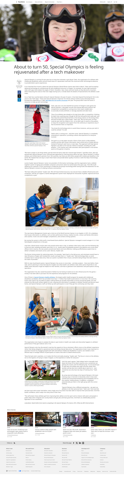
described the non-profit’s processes (56, 100)
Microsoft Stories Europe (13, 435)
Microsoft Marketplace (85, 462)
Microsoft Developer (85, 452)
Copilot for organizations (11, 459)
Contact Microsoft (67, 471)
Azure (82, 450)
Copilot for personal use (10, 462)
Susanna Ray (19, 86)
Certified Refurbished (30, 462)
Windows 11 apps (9, 466)
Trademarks (86, 471)
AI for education (47, 466)
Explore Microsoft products (11, 464)
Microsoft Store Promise (30, 464)
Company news (103, 455)
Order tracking (28, 459)
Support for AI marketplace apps (87, 457)
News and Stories (38, 2)
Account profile (28, 450)
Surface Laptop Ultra (10, 455)
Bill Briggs (94, 435)
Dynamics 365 (64, 455)
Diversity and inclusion (104, 462)
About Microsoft (103, 452)
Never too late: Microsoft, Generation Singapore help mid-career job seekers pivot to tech (74, 431)
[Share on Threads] (83, 443)
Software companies (85, 464)
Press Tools (59, 2)
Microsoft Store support (30, 455)
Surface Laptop (9, 452)
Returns (27, 457)
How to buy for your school (49, 459)
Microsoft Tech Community (86, 459)
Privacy (74, 471)
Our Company (29, 2)
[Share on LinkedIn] (80, 443)
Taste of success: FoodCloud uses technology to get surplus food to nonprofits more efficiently (17, 431)
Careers (101, 450)
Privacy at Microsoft (103, 457)
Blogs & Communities (49, 2)
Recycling (98, 471)
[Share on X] (77, 443)
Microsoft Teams (65, 462)
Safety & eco (92, 471)
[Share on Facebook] (73, 443)
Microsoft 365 (64, 457)
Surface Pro (8, 450)
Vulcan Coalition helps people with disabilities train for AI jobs (45, 430)
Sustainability (102, 466)
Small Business (64, 466)
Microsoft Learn (84, 455)
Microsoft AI (64, 450)
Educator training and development (51, 462)
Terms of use (79, 471)
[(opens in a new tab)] (20, 419)
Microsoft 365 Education (48, 457)
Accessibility (102, 464)
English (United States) (12, 470)
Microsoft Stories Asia (40, 433)
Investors (102, 459)
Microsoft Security (65, 452)
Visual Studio (83, 466)
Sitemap (60, 471)
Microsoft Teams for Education (50, 455)
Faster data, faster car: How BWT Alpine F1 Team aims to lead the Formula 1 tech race (104, 431)
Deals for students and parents (50, 464)
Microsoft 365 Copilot (66, 464)
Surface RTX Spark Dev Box (11, 457)
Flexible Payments (29, 466)
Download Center (29, 452)
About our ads (105, 471)
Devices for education (48, 452)
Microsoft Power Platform (67, 459)
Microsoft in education (48, 450)
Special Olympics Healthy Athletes (44, 277)
